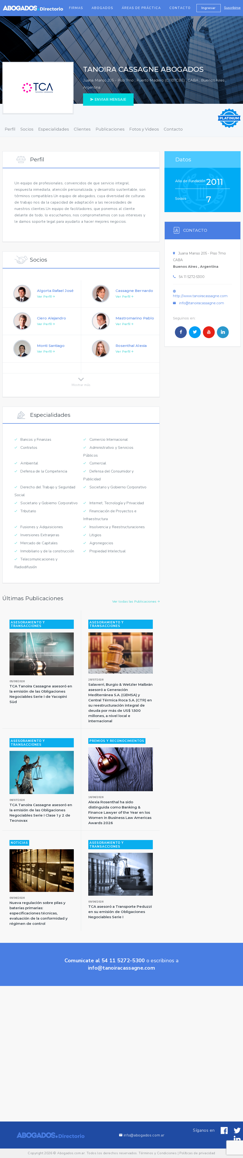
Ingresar (208, 8)
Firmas (76, 8)
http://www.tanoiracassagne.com (200, 296)
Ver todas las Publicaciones (135, 601)
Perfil (10, 129)
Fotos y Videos (144, 129)
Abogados (102, 8)
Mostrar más (81, 384)
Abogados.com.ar (71, 1153)
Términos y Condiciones (158, 1153)
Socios (26, 129)
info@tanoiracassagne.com (201, 303)
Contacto (180, 8)
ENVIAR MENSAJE (109, 99)
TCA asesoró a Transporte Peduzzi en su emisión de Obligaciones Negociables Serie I (120, 911)
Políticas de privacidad (197, 1153)
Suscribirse (232, 7)
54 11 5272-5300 (192, 277)
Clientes (82, 129)
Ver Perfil (45, 296)
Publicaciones (110, 129)
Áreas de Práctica (141, 8)
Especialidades (53, 129)
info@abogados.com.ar (144, 1135)
